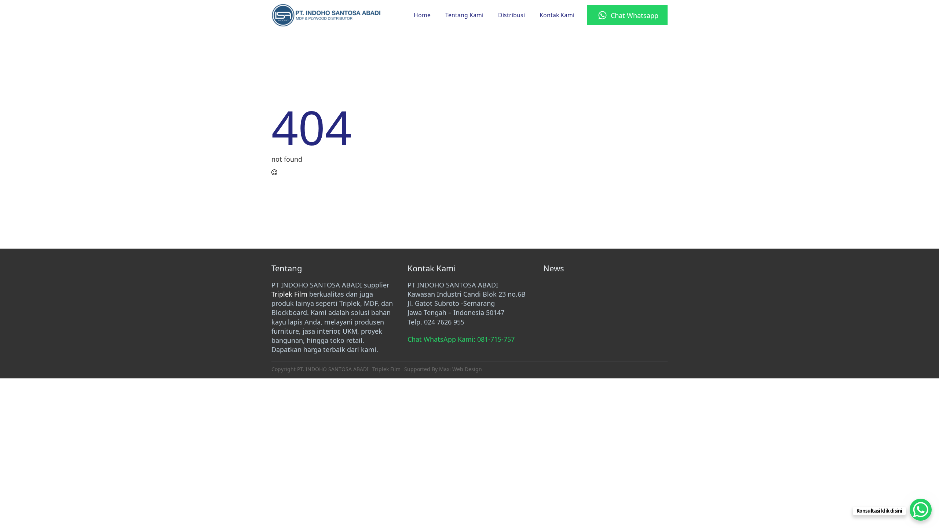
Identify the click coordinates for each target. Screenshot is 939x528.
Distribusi (511, 15)
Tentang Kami (464, 15)
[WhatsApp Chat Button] (921, 510)
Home (422, 15)
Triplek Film (289, 294)
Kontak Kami (557, 15)
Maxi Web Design (460, 369)
